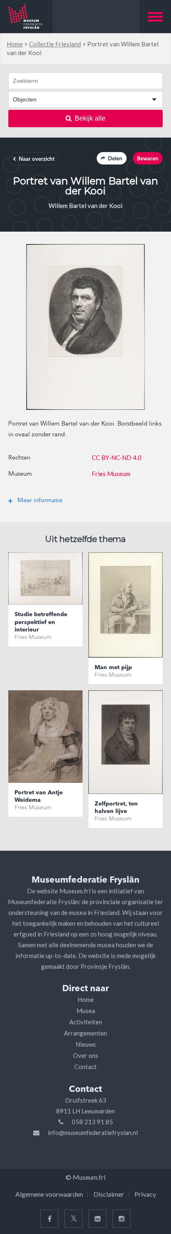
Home (15, 44)
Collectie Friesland (55, 44)
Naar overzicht (36, 159)
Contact (85, 1066)
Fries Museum (111, 473)
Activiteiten (85, 1022)
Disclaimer (108, 1194)
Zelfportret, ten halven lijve (116, 807)
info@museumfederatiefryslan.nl (93, 1132)
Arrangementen (85, 1033)
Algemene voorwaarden (49, 1194)
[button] (155, 16)
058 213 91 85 (92, 1121)
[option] (85, 327)
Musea (85, 1010)
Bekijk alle (90, 118)
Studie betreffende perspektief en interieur (41, 622)
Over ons (85, 1055)
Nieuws (86, 1044)
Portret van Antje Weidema (39, 796)
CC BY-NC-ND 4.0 (117, 457)
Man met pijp (113, 667)
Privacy (145, 1194)
